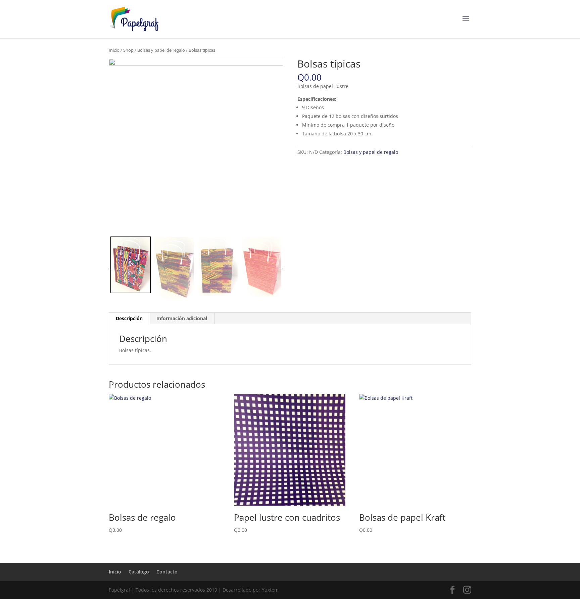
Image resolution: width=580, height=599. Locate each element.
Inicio (114, 50)
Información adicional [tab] (181, 318)
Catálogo (139, 571)
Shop (128, 50)
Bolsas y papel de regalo (161, 50)
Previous (109, 267)
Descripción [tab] (129, 318)
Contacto (167, 571)
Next (281, 267)
